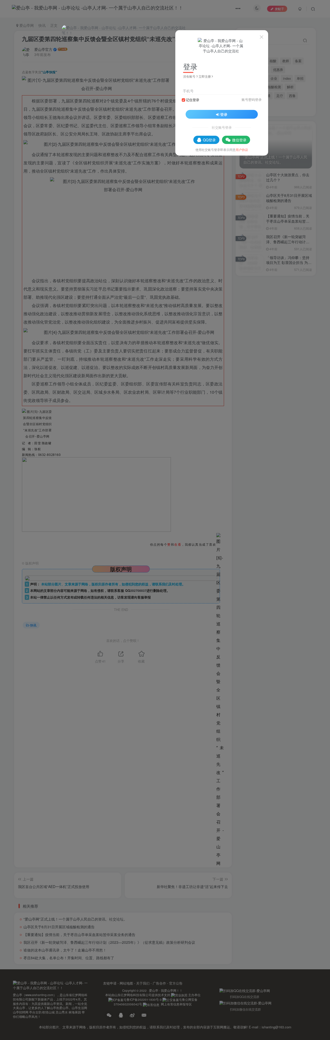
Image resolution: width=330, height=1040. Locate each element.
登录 (223, 114)
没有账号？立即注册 (197, 76)
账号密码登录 (252, 99)
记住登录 (192, 100)
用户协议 (242, 149)
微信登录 (239, 139)
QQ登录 (209, 139)
